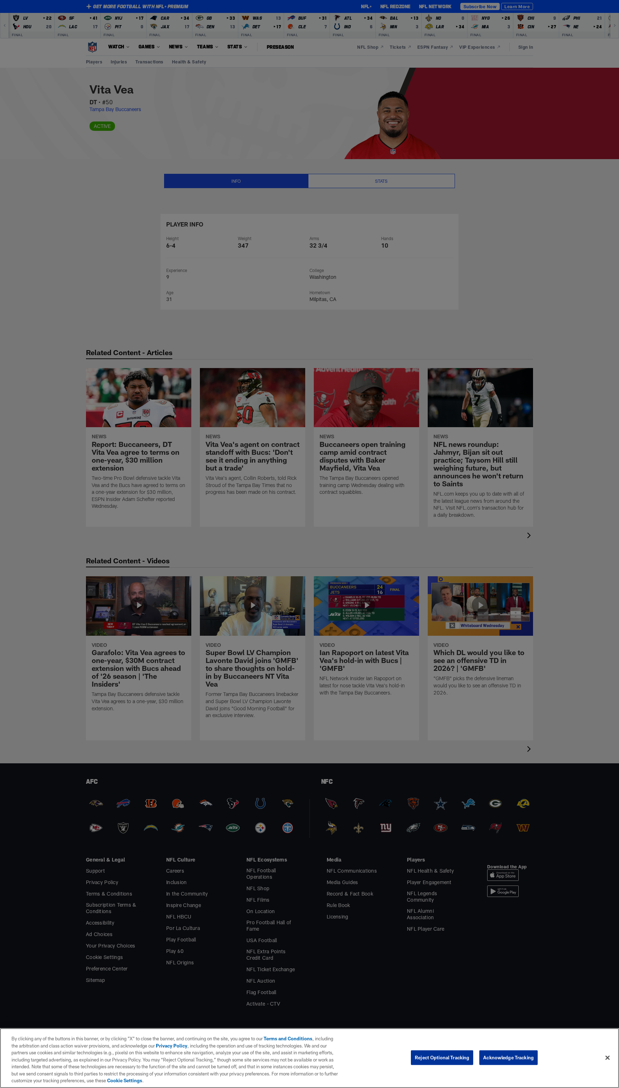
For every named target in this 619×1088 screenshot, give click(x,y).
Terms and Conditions (288, 1038)
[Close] (607, 1057)
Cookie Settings (124, 1080)
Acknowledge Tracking (508, 1057)
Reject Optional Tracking (442, 1057)
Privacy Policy (171, 1046)
